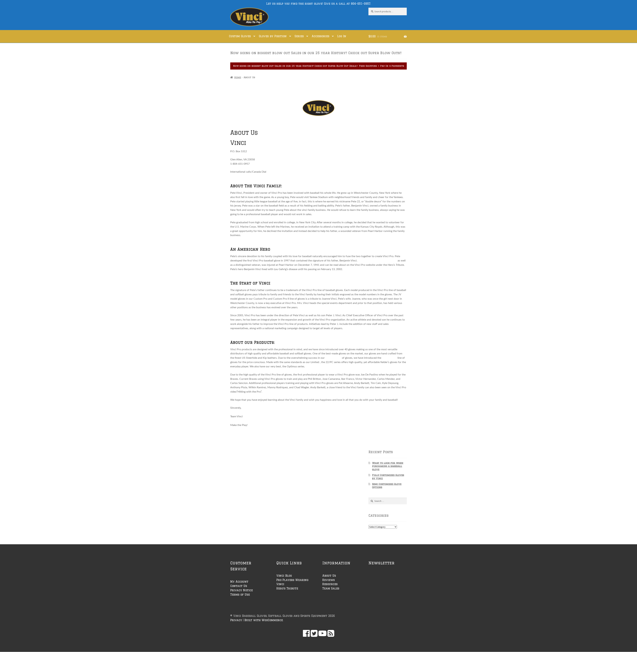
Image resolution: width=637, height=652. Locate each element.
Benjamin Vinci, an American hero (378, 260)
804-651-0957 (360, 3)
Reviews (328, 579)
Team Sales (330, 588)
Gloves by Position (273, 36)
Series (299, 36)
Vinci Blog (284, 575)
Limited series (333, 358)
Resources (330, 584)
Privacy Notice (241, 590)
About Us (329, 575)
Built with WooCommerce (263, 620)
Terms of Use (240, 594)
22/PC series (389, 358)
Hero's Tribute (287, 588)
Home (237, 77)
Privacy (236, 620)
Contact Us (238, 585)
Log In (341, 36)
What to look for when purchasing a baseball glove (387, 466)
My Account (239, 581)
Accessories (320, 36)
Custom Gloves (240, 36)
